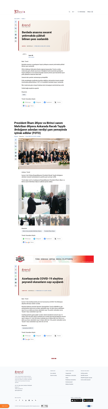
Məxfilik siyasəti (84, 375)
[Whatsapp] (16, 400)
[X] (22, 400)
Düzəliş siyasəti (69, 382)
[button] (15, 21)
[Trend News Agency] (19, 372)
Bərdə (24, 94)
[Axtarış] (69, 11)
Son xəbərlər (53, 373)
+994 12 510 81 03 (18, 388)
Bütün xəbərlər (31, 57)
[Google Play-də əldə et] (88, 400)
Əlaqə (67, 377)
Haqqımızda (68, 373)
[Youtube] (26, 400)
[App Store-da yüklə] (76, 400)
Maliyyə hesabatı (69, 384)
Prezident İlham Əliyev (49, 231)
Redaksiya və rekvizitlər (71, 375)
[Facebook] (19, 400)
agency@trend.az (18, 390)
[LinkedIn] (32, 400)
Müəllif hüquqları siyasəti (86, 377)
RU (91, 406)
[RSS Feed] (35, 400)
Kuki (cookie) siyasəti (85, 379)
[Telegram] (29, 400)
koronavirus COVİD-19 (28, 328)
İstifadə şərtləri (84, 373)
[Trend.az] (19, 11)
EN (86, 406)
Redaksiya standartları (71, 379)
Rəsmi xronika (53, 375)
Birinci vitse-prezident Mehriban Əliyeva (32, 231)
